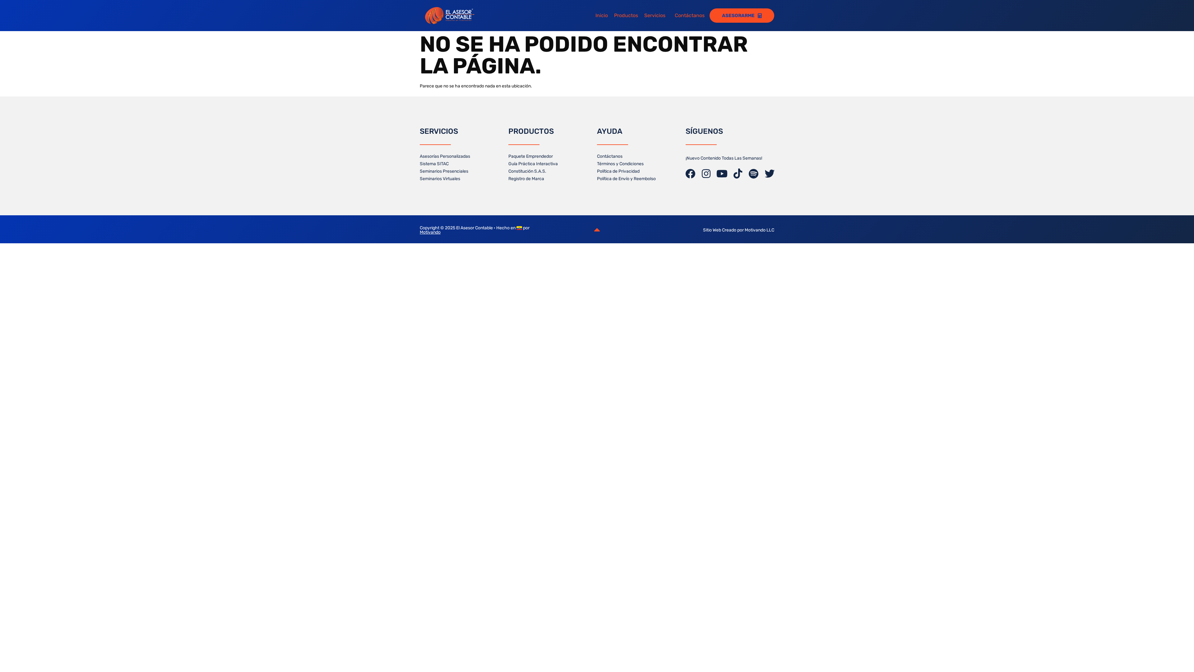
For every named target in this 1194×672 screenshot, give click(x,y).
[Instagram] (706, 174)
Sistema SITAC (434, 163)
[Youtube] (722, 174)
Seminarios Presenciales (444, 171)
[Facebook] (690, 174)
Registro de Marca (526, 178)
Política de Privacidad (618, 171)
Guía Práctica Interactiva (533, 163)
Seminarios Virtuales (440, 178)
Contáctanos (690, 15)
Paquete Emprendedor (530, 156)
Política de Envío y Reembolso (626, 178)
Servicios (652, 15)
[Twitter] (770, 174)
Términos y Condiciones (620, 163)
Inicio (599, 15)
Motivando (430, 232)
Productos (623, 15)
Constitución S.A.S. (527, 171)
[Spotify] (754, 174)
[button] (655, 15)
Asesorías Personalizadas (445, 156)
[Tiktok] (738, 174)
